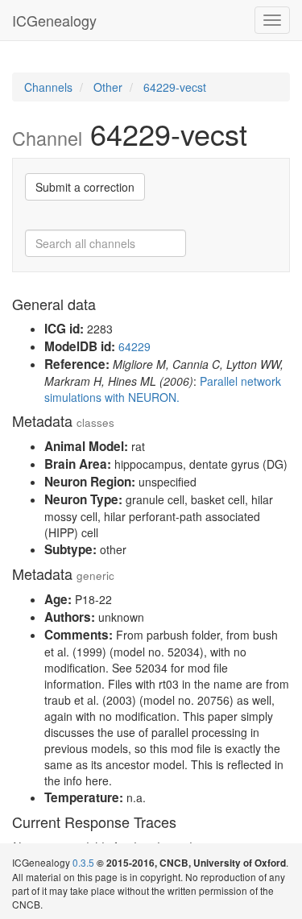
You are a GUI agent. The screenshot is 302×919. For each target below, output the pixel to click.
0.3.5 (83, 862)
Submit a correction (84, 187)
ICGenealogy (54, 20)
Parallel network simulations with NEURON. (162, 389)
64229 (134, 346)
